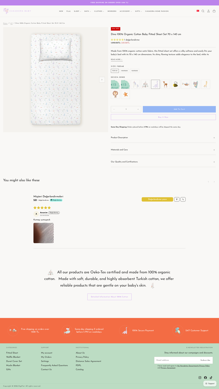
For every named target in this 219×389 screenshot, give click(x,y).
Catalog (80, 369)
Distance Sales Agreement (88, 361)
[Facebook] (205, 377)
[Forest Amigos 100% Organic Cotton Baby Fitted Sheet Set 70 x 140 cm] (165, 84)
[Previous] (208, 181)
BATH (87, 11)
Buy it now (163, 117)
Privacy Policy (82, 357)
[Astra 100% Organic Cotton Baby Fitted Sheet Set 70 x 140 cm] (135, 84)
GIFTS (137, 11)
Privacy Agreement (168, 368)
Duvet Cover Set (14, 361)
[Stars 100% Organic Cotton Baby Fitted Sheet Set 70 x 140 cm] (125, 94)
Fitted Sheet (12, 353)
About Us (80, 353)
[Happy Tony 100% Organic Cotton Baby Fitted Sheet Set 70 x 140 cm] (185, 84)
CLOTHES (98, 11)
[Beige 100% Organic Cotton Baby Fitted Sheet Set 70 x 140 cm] (115, 84)
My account (46, 353)
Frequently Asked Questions (54, 365)
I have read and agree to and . (184, 367)
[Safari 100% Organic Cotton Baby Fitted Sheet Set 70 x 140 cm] (205, 84)
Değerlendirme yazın (157, 199)
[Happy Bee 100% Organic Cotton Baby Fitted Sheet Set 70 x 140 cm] (175, 84)
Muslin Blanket (13, 365)
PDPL (78, 365)
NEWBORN (112, 11)
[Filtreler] (176, 199)
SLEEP (76, 11)
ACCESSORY (125, 11)
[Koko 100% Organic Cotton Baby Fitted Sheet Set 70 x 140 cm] (195, 84)
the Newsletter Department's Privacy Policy (193, 366)
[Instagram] (200, 377)
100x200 (124, 71)
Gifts (8, 369)
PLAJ (69, 11)
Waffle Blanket (13, 357)
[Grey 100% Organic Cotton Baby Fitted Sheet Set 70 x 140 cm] (125, 84)
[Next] (214, 181)
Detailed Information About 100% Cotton (109, 297)
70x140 (115, 71)
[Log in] (208, 11)
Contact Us (46, 369)
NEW (61, 11)
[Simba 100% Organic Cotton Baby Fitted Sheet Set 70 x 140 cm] (115, 94)
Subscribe (205, 360)
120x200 (134, 71)
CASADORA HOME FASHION (157, 11)
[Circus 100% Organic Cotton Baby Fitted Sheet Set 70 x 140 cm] (145, 84)
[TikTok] (211, 377)
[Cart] (214, 11)
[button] (203, 11)
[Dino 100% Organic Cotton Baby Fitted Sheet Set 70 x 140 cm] (155, 84)
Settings (45, 361)
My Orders (46, 357)
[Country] (198, 11)
